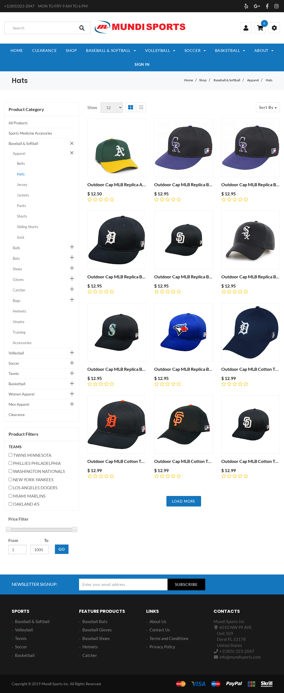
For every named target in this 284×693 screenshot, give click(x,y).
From (13, 540)
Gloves (18, 279)
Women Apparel (21, 394)
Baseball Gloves (97, 629)
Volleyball (16, 353)
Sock (20, 237)
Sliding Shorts (27, 227)
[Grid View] (130, 107)
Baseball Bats (95, 621)
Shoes (17, 269)
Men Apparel (19, 404)
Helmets (19, 311)
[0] (260, 28)
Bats (16, 258)
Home (188, 80)
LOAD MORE (184, 501)
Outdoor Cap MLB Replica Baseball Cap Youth (199, 184)
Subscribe (186, 584)
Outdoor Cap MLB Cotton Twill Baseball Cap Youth (136, 461)
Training (19, 332)
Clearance (17, 414)
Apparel (253, 80)
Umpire (18, 321)
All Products (18, 123)
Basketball (17, 384)
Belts (21, 163)
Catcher (19, 290)
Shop (203, 80)
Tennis (14, 373)
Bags (17, 300)
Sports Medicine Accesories (30, 133)
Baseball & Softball (227, 80)
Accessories (22, 343)
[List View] (141, 107)
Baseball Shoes (96, 638)
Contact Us (159, 629)
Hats (269, 80)
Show (92, 107)
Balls (16, 248)
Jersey (22, 184)
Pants (21, 205)
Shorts (22, 216)
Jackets (23, 195)
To (46, 540)
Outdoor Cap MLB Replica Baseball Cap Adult (131, 276)
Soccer (14, 363)
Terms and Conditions (169, 638)
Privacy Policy (162, 646)
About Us (157, 621)
